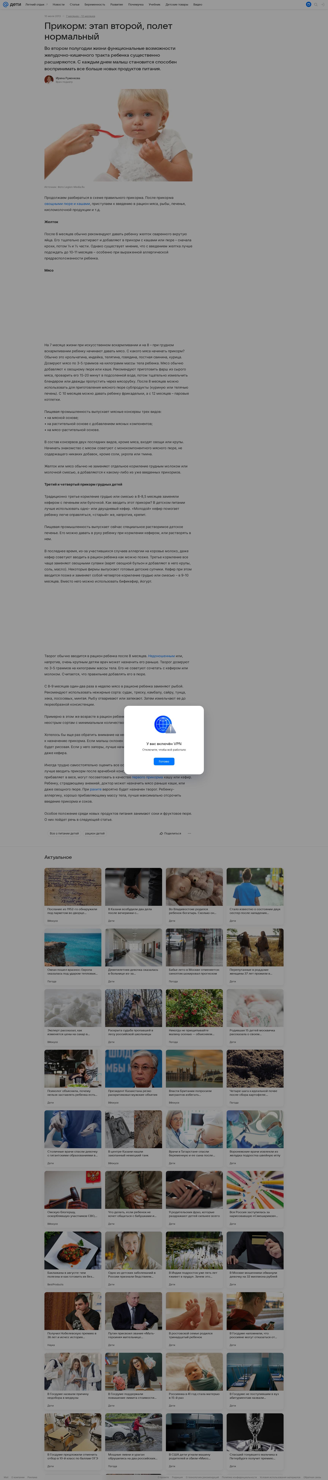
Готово (164, 761)
